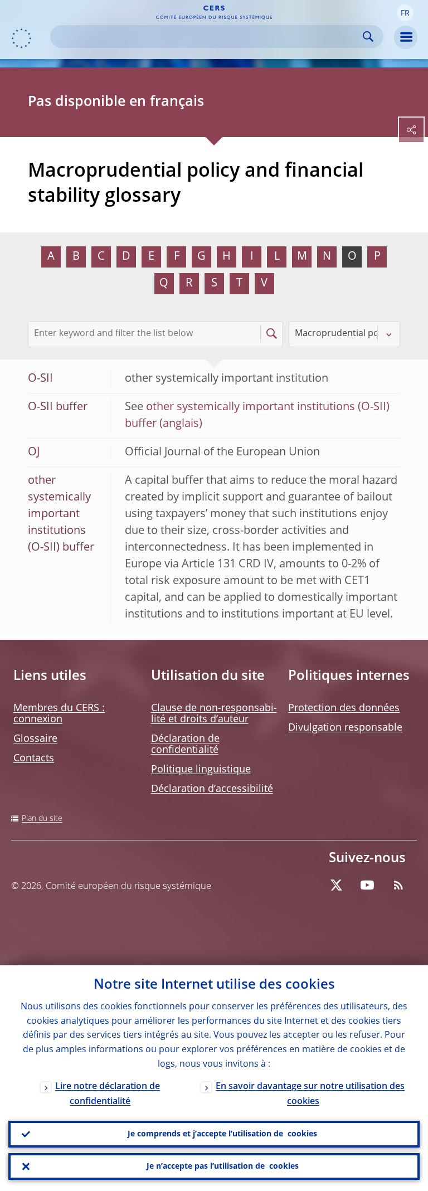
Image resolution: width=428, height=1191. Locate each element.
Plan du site (42, 819)
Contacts (33, 759)
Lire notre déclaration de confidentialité (107, 1094)
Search (368, 36)
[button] (405, 12)
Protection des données (344, 708)
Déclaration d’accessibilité (212, 789)
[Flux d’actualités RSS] (398, 885)
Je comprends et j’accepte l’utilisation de (222, 1134)
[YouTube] (367, 885)
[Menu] (405, 37)
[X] (336, 885)
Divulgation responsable (345, 728)
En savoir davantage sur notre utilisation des (310, 1094)
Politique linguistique (201, 770)
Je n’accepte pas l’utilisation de (223, 1166)
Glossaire (35, 739)
